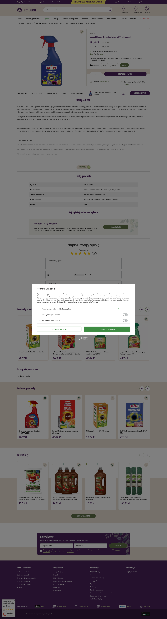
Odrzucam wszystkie (59, 329)
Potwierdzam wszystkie (107, 329)
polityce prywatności (64, 298)
